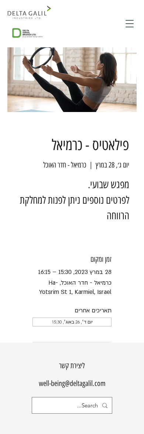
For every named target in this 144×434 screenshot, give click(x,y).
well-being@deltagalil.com (72, 383)
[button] (129, 23)
